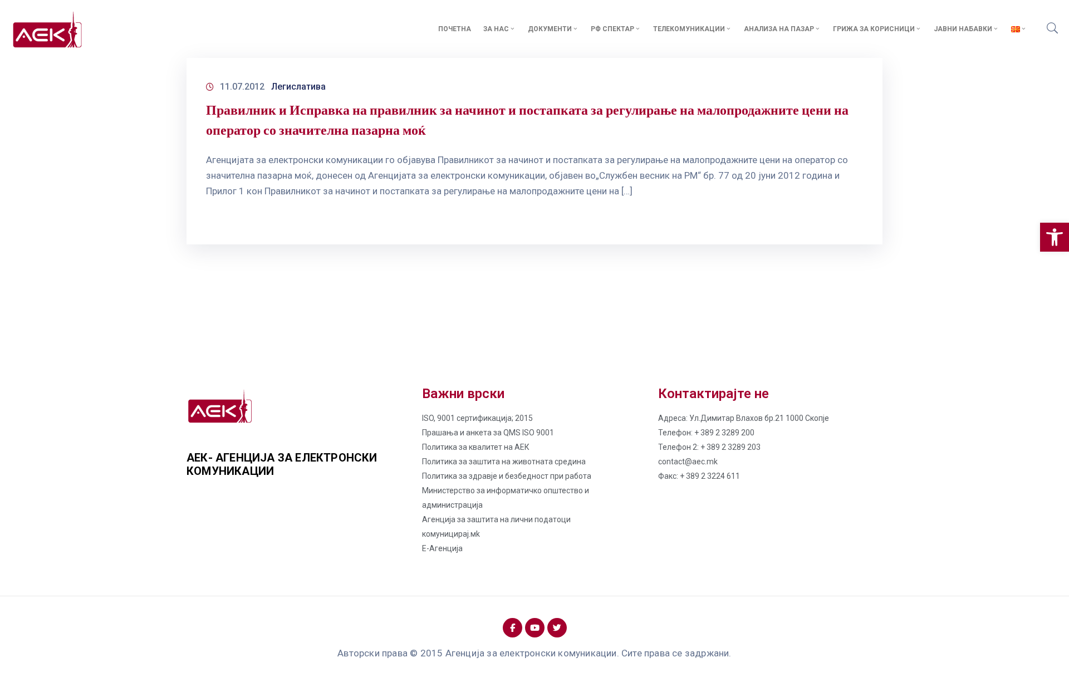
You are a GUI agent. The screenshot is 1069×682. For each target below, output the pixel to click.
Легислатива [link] (298, 86)
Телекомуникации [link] (689, 29)
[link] (1054, 237)
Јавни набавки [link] (963, 29)
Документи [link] (550, 29)
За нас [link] (496, 29)
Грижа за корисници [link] (874, 29)
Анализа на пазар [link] (779, 29)
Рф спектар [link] (612, 29)
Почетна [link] (454, 29)
